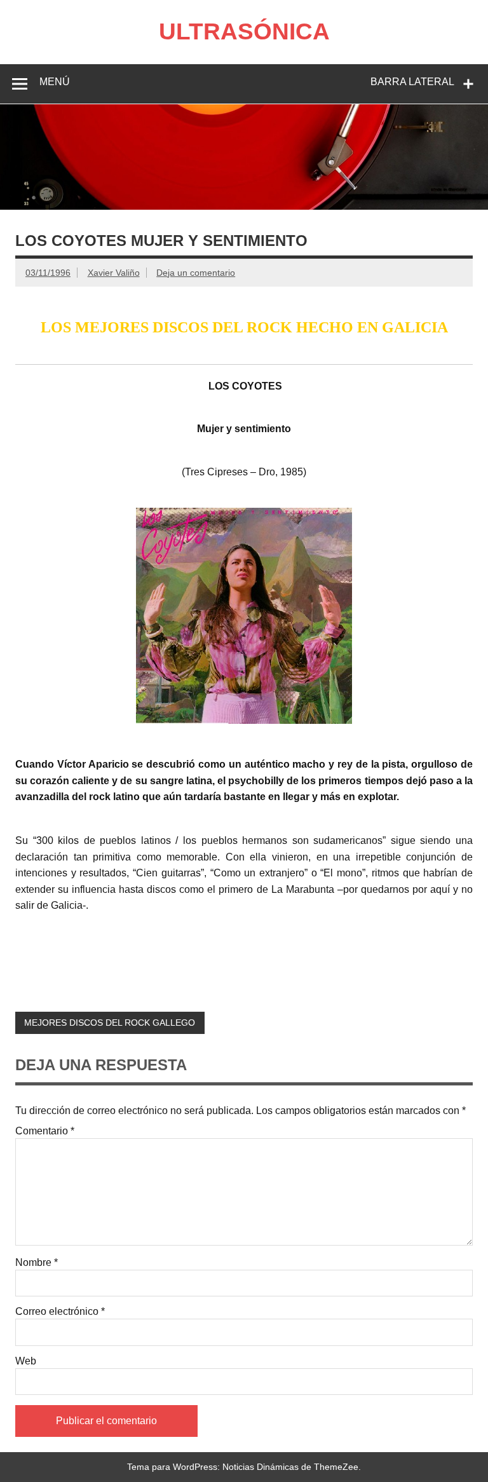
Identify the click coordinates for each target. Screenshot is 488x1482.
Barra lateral (412, 81)
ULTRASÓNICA (244, 31)
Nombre (36, 1263)
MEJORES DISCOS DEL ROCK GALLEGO (109, 1022)
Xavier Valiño (114, 273)
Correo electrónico (60, 1312)
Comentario (44, 1131)
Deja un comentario (195, 273)
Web (25, 1361)
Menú (54, 81)
